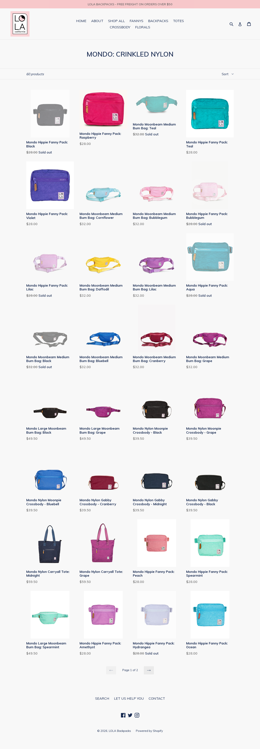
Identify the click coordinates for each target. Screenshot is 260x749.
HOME (81, 21)
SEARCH (102, 698)
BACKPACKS (158, 21)
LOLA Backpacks (120, 731)
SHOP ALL (116, 21)
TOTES (178, 21)
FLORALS (142, 27)
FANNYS (136, 21)
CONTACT (157, 698)
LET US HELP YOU (129, 698)
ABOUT (97, 21)
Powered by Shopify (149, 731)
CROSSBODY (120, 27)
